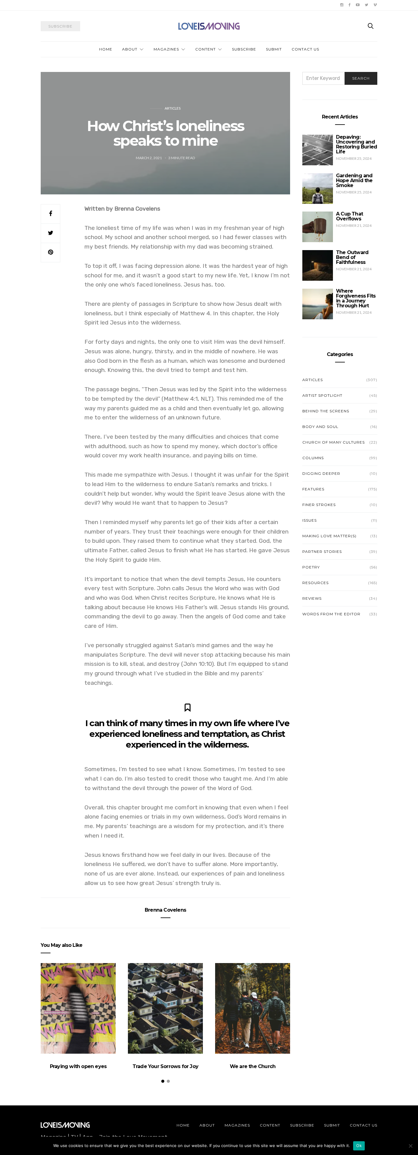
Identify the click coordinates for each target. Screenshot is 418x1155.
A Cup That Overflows (349, 216)
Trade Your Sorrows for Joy (165, 1066)
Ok (359, 1145)
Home (105, 49)
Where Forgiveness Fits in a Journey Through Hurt (355, 298)
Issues (309, 520)
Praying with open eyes (78, 1066)
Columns (313, 458)
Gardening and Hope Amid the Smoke (354, 180)
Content (205, 49)
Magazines (166, 49)
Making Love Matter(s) (329, 536)
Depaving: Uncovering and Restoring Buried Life (356, 144)
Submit (274, 49)
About (129, 49)
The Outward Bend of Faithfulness (352, 257)
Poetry (311, 567)
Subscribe (244, 49)
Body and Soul (320, 426)
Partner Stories (322, 551)
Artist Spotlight (322, 395)
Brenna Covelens (165, 910)
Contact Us (305, 49)
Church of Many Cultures (333, 442)
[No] (410, 1146)
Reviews (312, 598)
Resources (315, 582)
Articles (173, 108)
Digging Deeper (321, 473)
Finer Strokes (319, 504)
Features (313, 489)
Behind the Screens (325, 411)
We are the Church (252, 1066)
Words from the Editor (331, 614)
